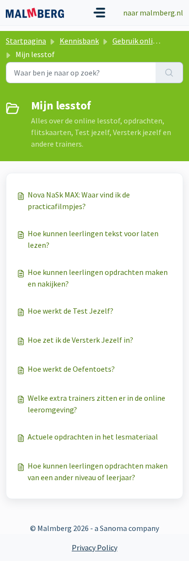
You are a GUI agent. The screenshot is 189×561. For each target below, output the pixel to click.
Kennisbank (79, 40)
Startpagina (26, 40)
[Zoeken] (169, 72)
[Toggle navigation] (99, 12)
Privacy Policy (94, 547)
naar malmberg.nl (153, 12)
